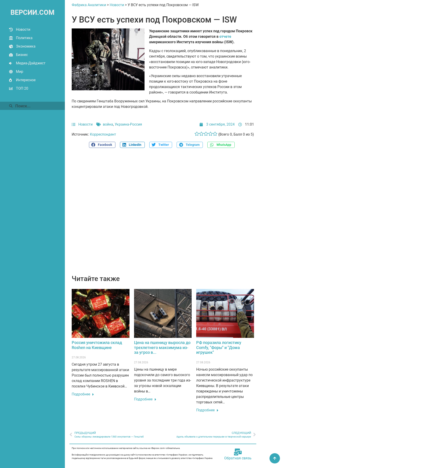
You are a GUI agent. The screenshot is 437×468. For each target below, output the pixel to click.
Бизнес (22, 55)
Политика (24, 38)
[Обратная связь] (237, 452)
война (108, 124)
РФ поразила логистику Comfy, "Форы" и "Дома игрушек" (218, 347)
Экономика (26, 46)
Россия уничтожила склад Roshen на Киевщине (97, 345)
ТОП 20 (22, 88)
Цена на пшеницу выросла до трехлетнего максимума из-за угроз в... (162, 347)
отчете (225, 36)
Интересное (26, 80)
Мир (19, 71)
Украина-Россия (128, 124)
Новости (23, 29)
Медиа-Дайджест (31, 63)
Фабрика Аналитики (89, 5)
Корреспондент (103, 134)
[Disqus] (163, 214)
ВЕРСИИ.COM (32, 12)
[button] (102, 145)
